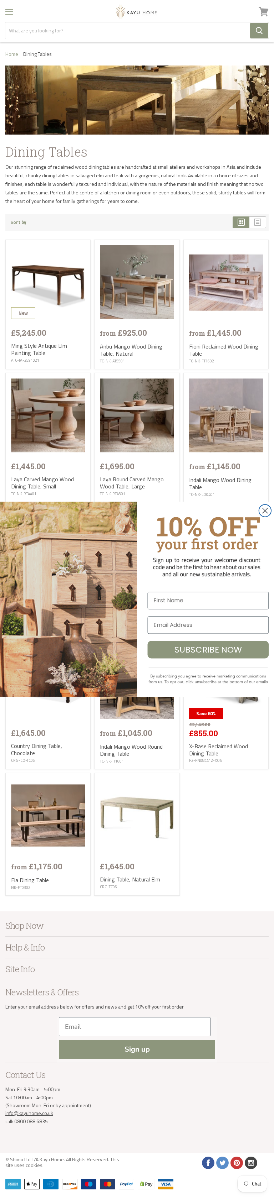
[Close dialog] (265, 511)
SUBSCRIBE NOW (208, 649)
